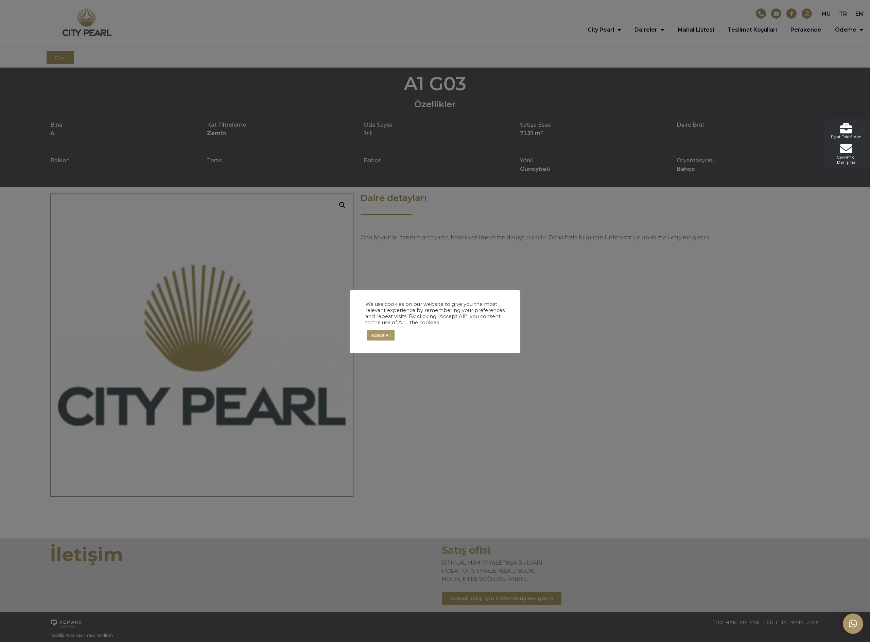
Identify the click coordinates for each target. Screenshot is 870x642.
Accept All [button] (380, 335)
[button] (853, 623)
